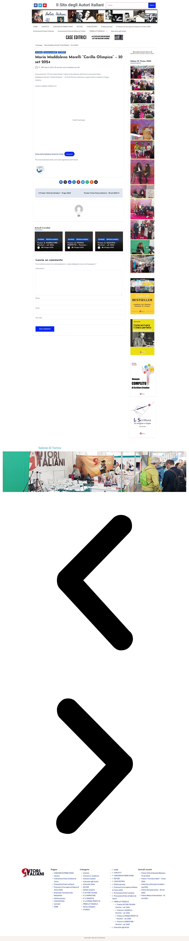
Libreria (56, 876)
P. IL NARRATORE (89, 895)
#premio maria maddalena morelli (68, 67)
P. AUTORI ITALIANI (90, 893)
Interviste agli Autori (118, 31)
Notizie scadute (52, 239)
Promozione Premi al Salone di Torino (72, 31)
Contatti (57, 904)
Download (69, 154)
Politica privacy (106, 27)
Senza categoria (89, 907)
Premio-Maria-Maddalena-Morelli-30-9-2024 (49, 154)
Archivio (39, 52)
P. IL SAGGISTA (88, 898)
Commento (40, 268)
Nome (38, 298)
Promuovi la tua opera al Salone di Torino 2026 (133, 27)
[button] (94, 582)
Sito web (39, 318)
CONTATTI (45, 27)
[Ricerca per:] (127, 5)
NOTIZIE (80, 27)
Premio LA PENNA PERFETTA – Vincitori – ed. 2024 (77, 245)
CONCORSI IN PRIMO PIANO (63, 27)
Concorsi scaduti (50, 52)
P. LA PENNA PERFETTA (91, 901)
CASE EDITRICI (92, 27)
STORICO (62, 52)
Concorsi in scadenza (91, 876)
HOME (35, 27)
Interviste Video (89, 884)
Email (37, 308)
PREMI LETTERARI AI (96, 31)
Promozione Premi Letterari (43, 31)
